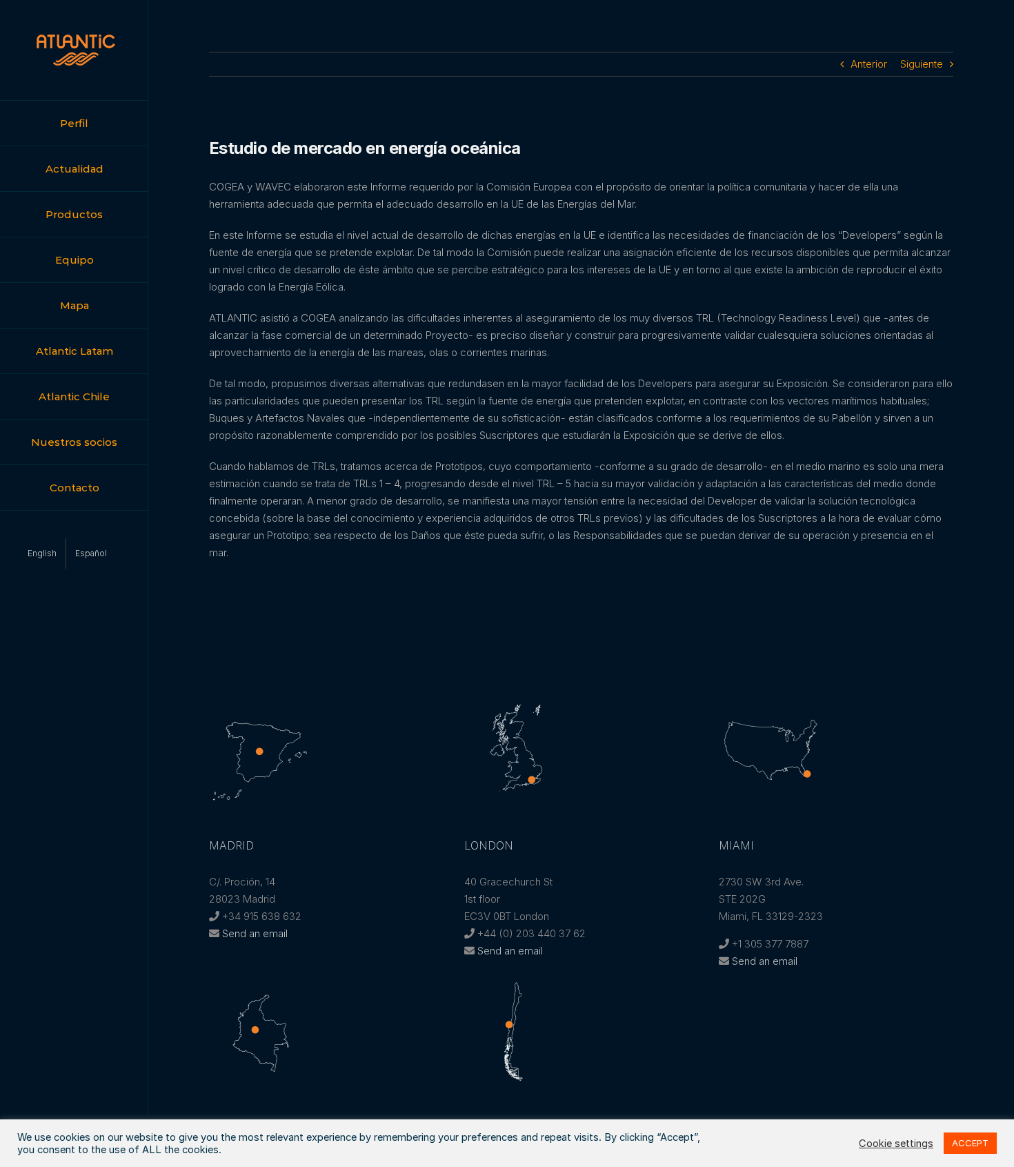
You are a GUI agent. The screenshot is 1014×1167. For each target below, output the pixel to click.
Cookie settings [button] (896, 1143)
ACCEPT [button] (970, 1142)
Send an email (255, 933)
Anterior (869, 63)
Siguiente (921, 63)
